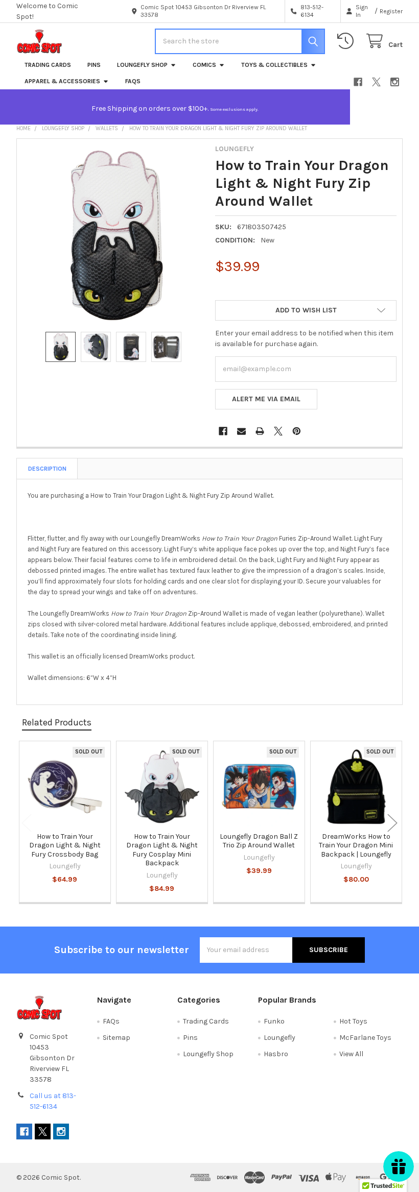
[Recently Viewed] (347, 41)
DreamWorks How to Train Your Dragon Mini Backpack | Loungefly (356, 845)
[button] (306, 310)
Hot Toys (353, 1021)
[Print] (260, 431)
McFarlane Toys (365, 1037)
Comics (204, 64)
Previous (26, 822)
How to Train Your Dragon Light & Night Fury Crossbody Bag (65, 845)
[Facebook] (358, 82)
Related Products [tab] (56, 722)
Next (392, 822)
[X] (376, 82)
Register (391, 11)
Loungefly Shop (142, 64)
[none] (113, 235)
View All (351, 1054)
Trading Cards (48, 64)
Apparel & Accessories (62, 81)
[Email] (241, 431)
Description (47, 468)
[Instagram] (395, 82)
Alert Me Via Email (266, 399)
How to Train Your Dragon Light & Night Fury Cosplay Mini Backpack (162, 850)
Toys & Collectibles (274, 64)
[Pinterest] (297, 431)
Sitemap (116, 1037)
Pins (94, 64)
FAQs (133, 81)
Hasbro (276, 1054)
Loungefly (279, 1037)
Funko (274, 1021)
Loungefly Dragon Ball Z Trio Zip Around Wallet (259, 841)
